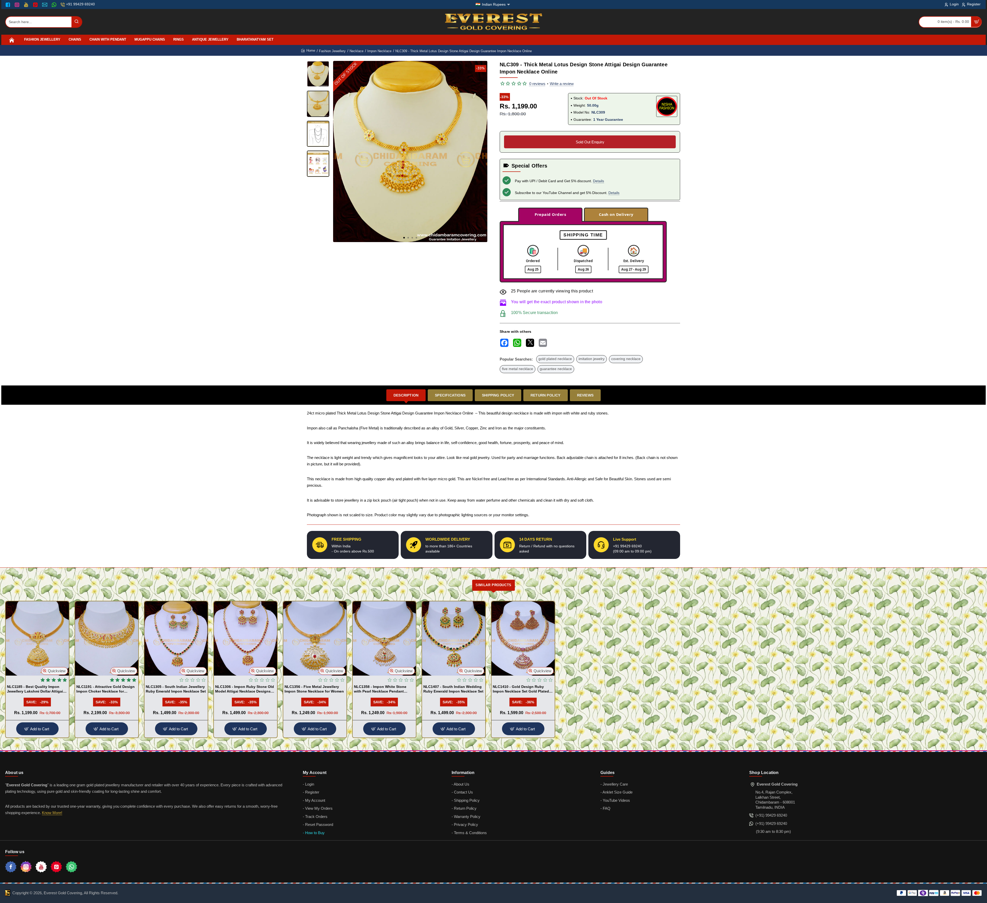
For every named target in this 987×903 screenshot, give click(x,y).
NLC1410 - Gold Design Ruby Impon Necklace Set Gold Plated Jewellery (521, 689)
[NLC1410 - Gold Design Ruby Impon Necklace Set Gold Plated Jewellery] (523, 638)
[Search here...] (76, 22)
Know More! (52, 812)
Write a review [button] (562, 83)
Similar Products (493, 585)
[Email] (45, 4)
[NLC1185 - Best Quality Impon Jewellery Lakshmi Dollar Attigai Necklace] (37, 638)
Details (598, 181)
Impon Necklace (379, 51)
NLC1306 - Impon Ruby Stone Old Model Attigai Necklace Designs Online (244, 689)
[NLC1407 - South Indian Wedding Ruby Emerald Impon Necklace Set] (453, 638)
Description (406, 395)
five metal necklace (517, 369)
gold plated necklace (555, 359)
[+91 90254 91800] (54, 4)
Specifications (450, 395)
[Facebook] (9, 4)
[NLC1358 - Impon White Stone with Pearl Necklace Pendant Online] (384, 638)
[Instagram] (17, 4)
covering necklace (626, 359)
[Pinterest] (35, 4)
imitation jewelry (592, 359)
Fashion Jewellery (332, 51)
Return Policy (546, 395)
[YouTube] (26, 4)
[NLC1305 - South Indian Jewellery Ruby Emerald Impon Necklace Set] (176, 638)
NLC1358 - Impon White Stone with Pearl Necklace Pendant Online (380, 689)
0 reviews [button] (537, 83)
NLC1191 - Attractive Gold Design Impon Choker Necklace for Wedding (105, 689)
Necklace (356, 51)
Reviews (585, 395)
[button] (404, 237)
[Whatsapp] (71, 866)
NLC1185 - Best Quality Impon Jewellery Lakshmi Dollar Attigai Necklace (35, 689)
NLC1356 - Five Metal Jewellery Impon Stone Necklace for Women (314, 689)
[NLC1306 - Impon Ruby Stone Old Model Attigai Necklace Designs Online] (245, 638)
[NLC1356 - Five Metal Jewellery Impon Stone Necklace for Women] (314, 638)
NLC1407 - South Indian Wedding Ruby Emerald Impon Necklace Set (453, 689)
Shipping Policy (498, 395)
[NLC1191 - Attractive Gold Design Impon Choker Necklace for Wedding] (106, 638)
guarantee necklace (556, 369)
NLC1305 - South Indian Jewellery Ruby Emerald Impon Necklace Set (176, 689)
